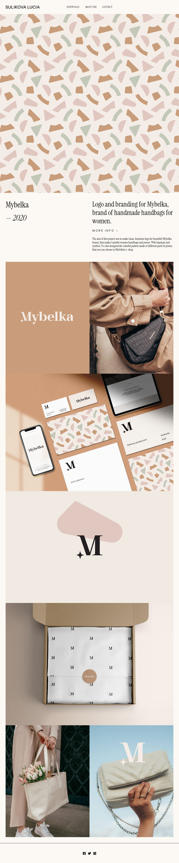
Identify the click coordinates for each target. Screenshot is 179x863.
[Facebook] (84, 853)
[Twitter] (89, 853)
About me (91, 7)
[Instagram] (94, 853)
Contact (107, 7)
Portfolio (73, 7)
